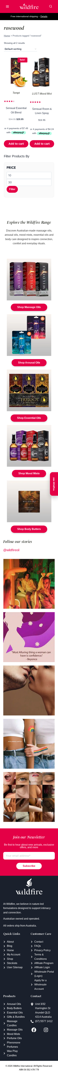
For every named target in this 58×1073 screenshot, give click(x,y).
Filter (12, 189)
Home (7, 36)
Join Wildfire (54, 484)
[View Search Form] (50, 6)
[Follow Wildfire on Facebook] (36, 1029)
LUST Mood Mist (42, 93)
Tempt (16, 92)
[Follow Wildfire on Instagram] (49, 1029)
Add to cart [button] (16, 143)
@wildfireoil (11, 550)
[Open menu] (7, 6)
